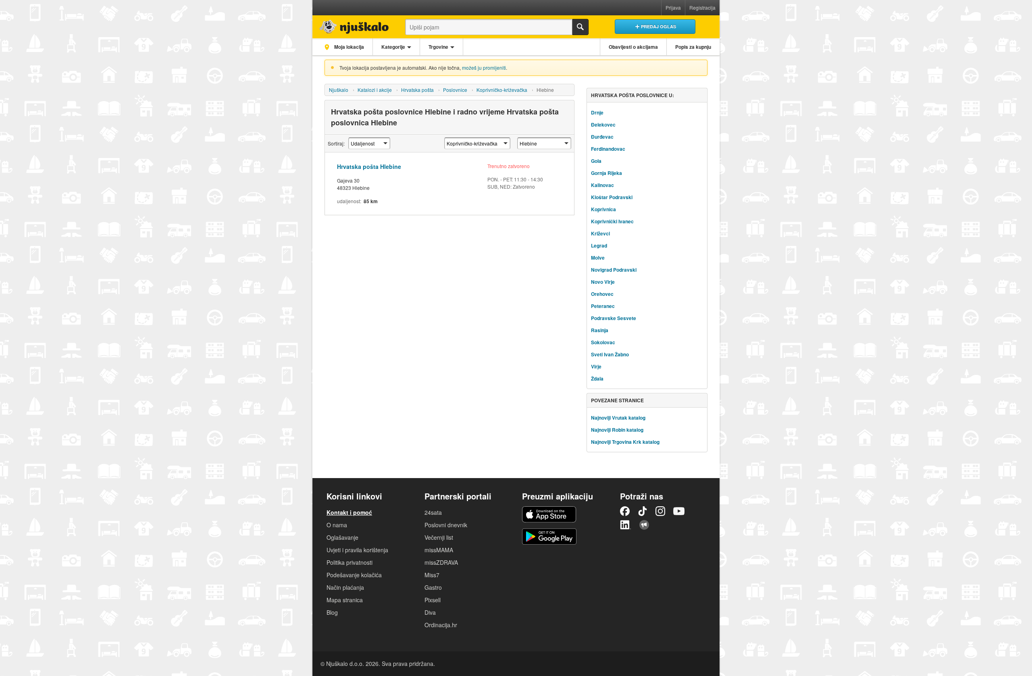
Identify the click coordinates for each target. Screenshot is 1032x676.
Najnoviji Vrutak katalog (618, 417)
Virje (596, 366)
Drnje (597, 112)
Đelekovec (603, 124)
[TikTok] (642, 511)
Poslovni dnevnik (445, 525)
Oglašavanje (342, 537)
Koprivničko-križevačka (501, 89)
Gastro (433, 587)
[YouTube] (679, 511)
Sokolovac (603, 342)
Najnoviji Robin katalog (617, 429)
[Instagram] (660, 511)
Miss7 (431, 575)
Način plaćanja (345, 587)
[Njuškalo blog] (644, 525)
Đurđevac (602, 136)
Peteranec (603, 306)
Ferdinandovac (608, 148)
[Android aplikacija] (549, 536)
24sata (433, 512)
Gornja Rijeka (606, 173)
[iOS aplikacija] (549, 514)
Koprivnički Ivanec (612, 221)
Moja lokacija (348, 46)
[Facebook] (625, 511)
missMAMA (438, 550)
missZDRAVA (441, 562)
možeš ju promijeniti (484, 67)
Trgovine (438, 46)
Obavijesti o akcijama (633, 46)
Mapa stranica (345, 600)
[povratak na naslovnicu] (351, 24)
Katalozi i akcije (375, 89)
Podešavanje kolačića (354, 575)
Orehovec (602, 293)
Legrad (599, 245)
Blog (332, 612)
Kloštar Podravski (612, 197)
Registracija (702, 7)
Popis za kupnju (693, 46)
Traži (580, 27)
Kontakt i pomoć (349, 512)
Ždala (597, 378)
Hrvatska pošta (417, 89)
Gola (596, 160)
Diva (430, 612)
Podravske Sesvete (613, 318)
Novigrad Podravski (614, 269)
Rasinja (599, 330)
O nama (337, 525)
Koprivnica (603, 209)
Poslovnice (455, 89)
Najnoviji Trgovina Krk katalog (625, 441)
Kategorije (393, 46)
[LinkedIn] (625, 525)
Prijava (673, 7)
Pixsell (432, 600)
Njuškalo (338, 89)
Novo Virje (603, 281)
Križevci (600, 233)
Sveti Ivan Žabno (610, 354)
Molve (598, 257)
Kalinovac (602, 185)
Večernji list (438, 537)
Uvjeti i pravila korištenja (357, 550)
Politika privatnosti (349, 562)
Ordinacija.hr (440, 625)
